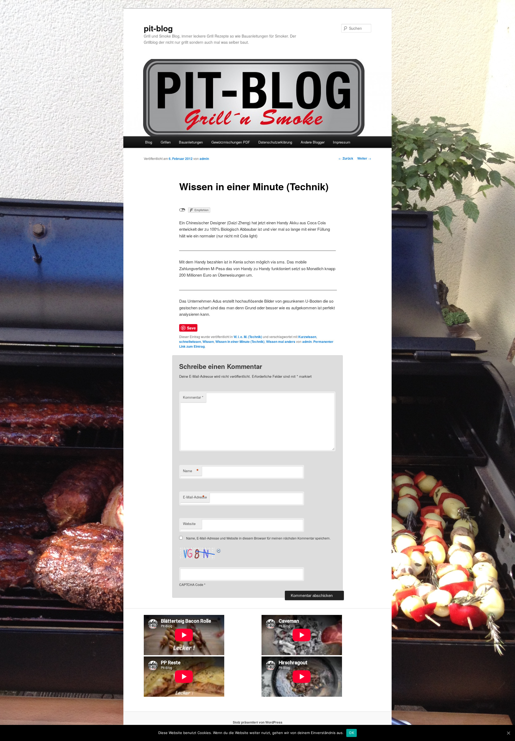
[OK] (508, 733)
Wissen (208, 341)
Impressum (341, 142)
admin (204, 158)
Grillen (166, 142)
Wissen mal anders (280, 341)
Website (189, 523)
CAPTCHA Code (191, 584)
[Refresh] (219, 550)
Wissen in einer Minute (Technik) (239, 341)
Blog (148, 142)
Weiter (364, 158)
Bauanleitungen (191, 142)
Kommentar (193, 397)
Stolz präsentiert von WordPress (257, 722)
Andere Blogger (313, 142)
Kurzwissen (307, 336)
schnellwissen (190, 341)
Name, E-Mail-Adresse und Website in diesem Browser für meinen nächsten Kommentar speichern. (258, 538)
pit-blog (158, 28)
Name (191, 471)
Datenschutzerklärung (275, 142)
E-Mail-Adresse (195, 497)
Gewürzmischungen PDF (230, 142)
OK (351, 733)
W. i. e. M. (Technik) (248, 336)
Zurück (346, 158)
